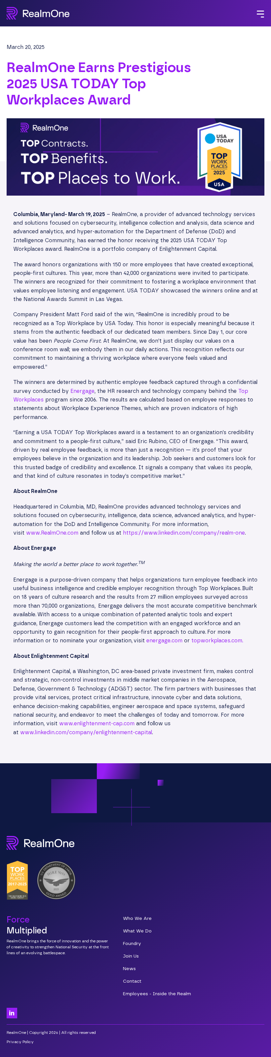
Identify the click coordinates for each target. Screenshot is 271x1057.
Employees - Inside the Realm (157, 994)
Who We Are (137, 918)
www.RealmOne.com (52, 533)
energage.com (164, 640)
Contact (132, 981)
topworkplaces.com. (217, 640)
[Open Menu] (260, 15)
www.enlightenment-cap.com (97, 723)
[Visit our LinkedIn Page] (12, 1013)
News (129, 968)
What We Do (137, 931)
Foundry (132, 943)
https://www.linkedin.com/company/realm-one (184, 533)
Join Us (131, 956)
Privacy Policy (20, 1042)
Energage (82, 391)
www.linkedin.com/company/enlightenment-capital (86, 732)
